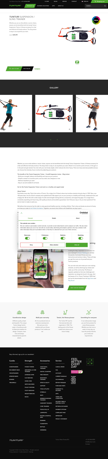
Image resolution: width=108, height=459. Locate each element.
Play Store (71, 280)
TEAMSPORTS (44, 423)
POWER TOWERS (29, 366)
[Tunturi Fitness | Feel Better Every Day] (15, 5)
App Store (91, 278)
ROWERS (11, 379)
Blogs (55, 1)
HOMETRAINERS (13, 366)
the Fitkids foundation (36, 208)
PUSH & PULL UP (44, 409)
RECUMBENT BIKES (14, 370)
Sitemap (31, 452)
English (86, 1)
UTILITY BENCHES (29, 390)
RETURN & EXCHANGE (62, 406)
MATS (41, 395)
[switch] (45, 238)
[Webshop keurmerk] (85, 372)
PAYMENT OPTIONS (61, 409)
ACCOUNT (58, 373)
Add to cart (15, 68)
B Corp (47, 1)
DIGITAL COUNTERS (45, 371)
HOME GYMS (28, 381)
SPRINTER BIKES (13, 376)
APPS (57, 393)
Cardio (12, 361)
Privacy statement (13, 452)
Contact (74, 1)
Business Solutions (43, 5)
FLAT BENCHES (29, 378)
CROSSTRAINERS (13, 373)
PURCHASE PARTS (60, 385)
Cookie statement (23, 452)
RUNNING (42, 420)
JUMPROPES (43, 412)
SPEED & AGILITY (44, 382)
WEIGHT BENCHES (30, 393)
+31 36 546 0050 (25, 1)
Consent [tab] (30, 218)
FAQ (57, 370)
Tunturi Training (82, 253)
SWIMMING (43, 430)
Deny (31, 245)
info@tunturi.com (90, 442)
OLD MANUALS (60, 379)
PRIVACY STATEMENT (61, 419)
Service (64, 1)
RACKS (26, 396)
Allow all (76, 245)
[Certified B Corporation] (85, 380)
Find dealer (26, 68)
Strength (28, 361)
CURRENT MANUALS (61, 376)
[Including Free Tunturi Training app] (40, 265)
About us (60, 5)
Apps (53, 5)
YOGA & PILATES (44, 389)
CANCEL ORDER (60, 366)
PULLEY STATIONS (29, 387)
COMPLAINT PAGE (61, 412)
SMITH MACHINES (29, 384)
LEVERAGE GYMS (29, 374)
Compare (37, 68)
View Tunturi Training (77, 287)
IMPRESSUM (59, 415)
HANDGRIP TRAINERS (46, 403)
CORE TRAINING (44, 406)
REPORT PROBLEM (61, 382)
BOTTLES (42, 426)
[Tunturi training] (77, 63)
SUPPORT (42, 385)
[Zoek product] (105, 6)
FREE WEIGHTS (44, 374)
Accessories (44, 361)
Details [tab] (54, 218)
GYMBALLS (43, 392)
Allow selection (54, 245)
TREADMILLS (12, 382)
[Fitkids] (96, 20)
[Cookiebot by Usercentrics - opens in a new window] (81, 213)
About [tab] (77, 218)
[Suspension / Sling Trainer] (54, 113)
